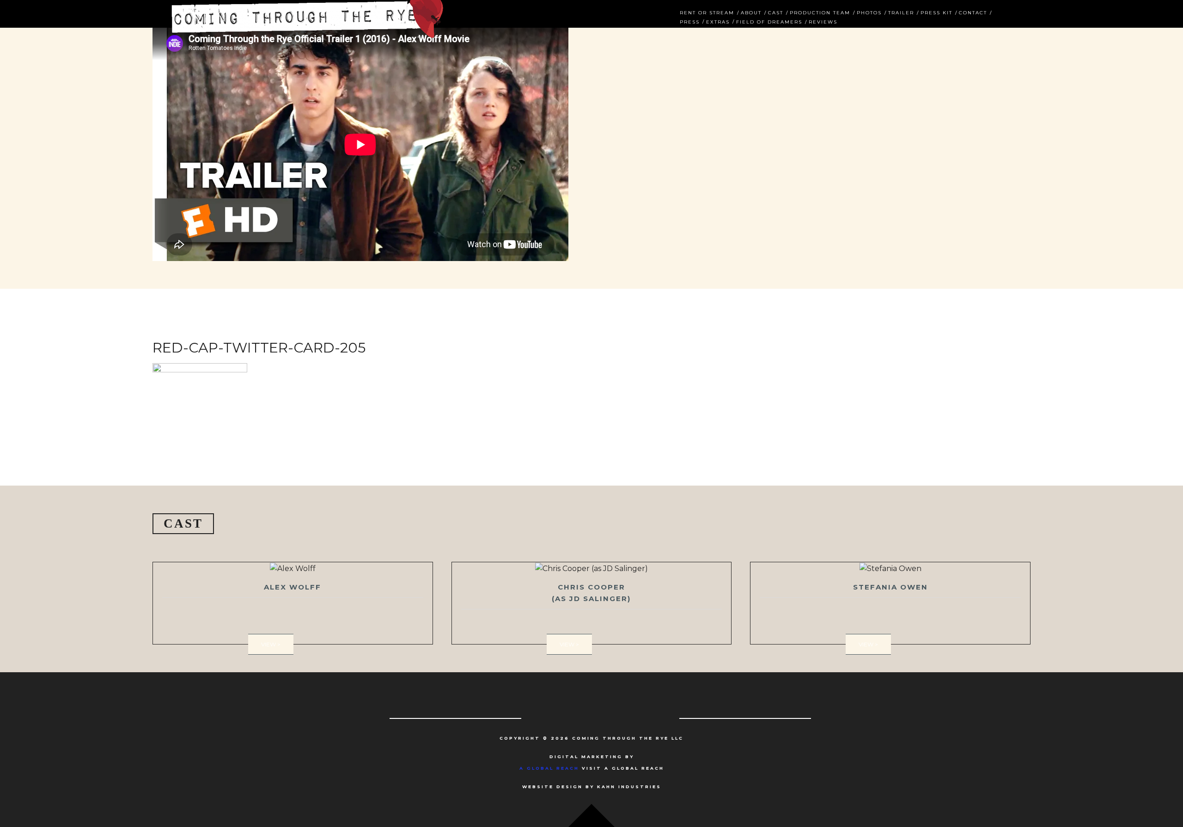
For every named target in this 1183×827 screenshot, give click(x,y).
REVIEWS (823, 21)
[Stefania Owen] (890, 603)
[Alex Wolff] (293, 603)
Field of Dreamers (769, 21)
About (751, 12)
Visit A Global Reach (591, 768)
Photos (869, 12)
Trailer (901, 12)
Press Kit (936, 12)
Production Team (820, 12)
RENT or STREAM (707, 12)
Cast (775, 12)
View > (271, 644)
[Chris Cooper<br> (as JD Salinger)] (592, 603)
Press (690, 21)
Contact (973, 12)
